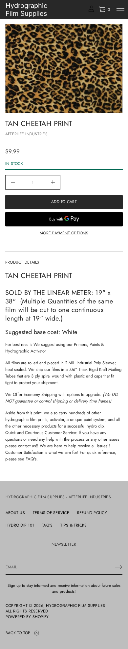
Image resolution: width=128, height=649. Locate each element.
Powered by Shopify (27, 617)
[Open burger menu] (120, 9)
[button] (104, 9)
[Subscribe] (118, 567)
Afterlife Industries (26, 134)
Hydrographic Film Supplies (26, 9)
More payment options (64, 233)
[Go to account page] (91, 11)
